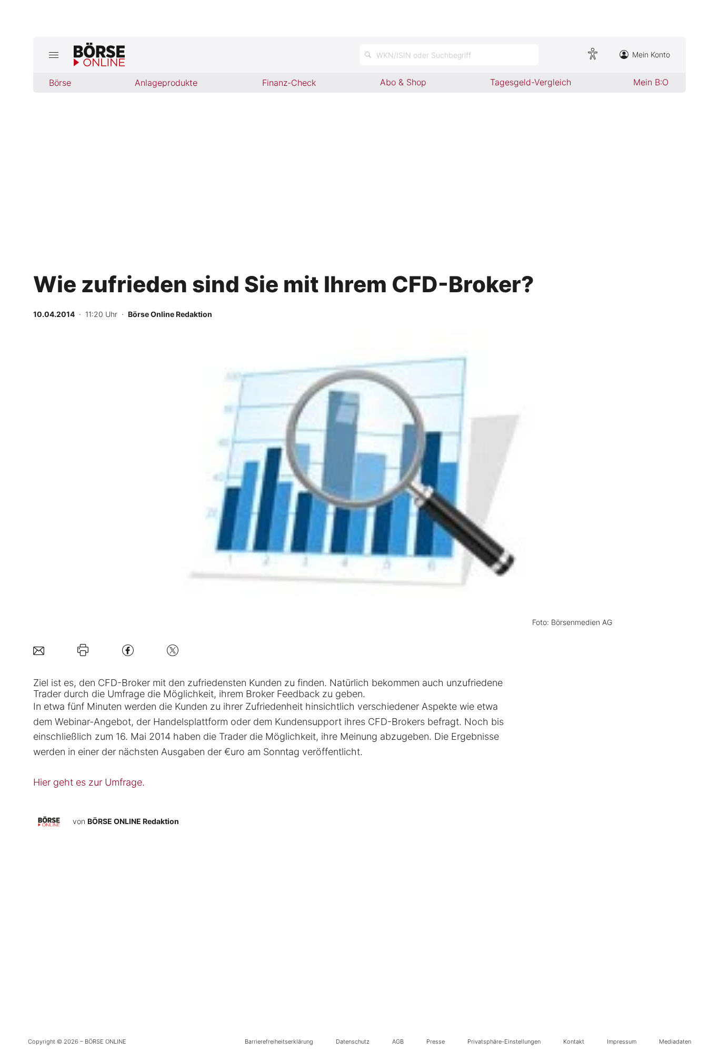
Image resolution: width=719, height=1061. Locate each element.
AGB (398, 1041)
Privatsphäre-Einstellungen (504, 1041)
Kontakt (573, 1041)
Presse (435, 1041)
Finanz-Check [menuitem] (289, 82)
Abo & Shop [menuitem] (403, 82)
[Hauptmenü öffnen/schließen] (53, 55)
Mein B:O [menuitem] (650, 82)
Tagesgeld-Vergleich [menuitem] (530, 82)
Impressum (621, 1041)
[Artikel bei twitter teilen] (173, 650)
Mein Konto (651, 54)
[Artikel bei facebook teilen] (128, 650)
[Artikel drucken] (83, 650)
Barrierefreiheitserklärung (279, 1041)
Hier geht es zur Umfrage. (89, 782)
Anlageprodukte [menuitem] (166, 82)
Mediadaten (675, 1041)
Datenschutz (353, 1041)
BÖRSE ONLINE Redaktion (133, 821)
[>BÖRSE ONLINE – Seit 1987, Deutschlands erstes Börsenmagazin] (99, 55)
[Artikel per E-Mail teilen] (39, 650)
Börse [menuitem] (60, 82)
